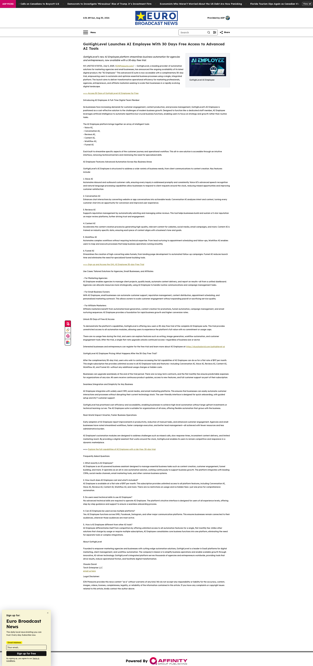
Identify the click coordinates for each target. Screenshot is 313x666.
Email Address (14, 642)
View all (307, 4)
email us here (89, 571)
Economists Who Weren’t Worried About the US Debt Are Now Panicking (201, 3)
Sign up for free (26, 653)
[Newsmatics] (68, 342)
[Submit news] (68, 324)
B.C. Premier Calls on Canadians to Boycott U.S (32, 3)
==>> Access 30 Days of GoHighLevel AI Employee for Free (111, 93)
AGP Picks (7, 4)
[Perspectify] (68, 330)
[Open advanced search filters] (215, 32)
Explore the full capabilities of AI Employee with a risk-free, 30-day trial (122, 449)
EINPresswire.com (124, 66)
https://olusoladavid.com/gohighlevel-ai (205, 346)
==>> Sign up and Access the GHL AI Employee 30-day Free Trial (113, 264)
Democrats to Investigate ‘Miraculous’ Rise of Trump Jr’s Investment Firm (109, 3)
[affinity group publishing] (68, 336)
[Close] (48, 613)
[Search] (209, 32)
